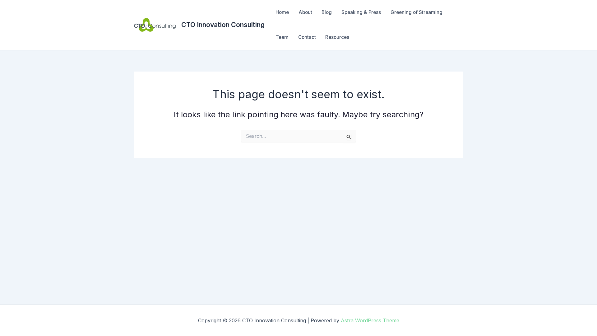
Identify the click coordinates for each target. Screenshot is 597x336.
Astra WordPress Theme (370, 320)
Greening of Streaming (416, 12)
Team (282, 37)
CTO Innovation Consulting (223, 25)
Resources (337, 37)
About (305, 12)
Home (282, 12)
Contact (307, 37)
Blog (327, 12)
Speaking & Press (361, 12)
